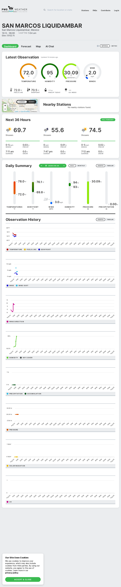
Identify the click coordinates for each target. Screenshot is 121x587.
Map (34, 46)
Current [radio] (21, 102)
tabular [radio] (110, 166)
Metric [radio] (114, 46)
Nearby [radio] (31, 102)
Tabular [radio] (110, 219)
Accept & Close (23, 580)
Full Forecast (108, 120)
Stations (85, 10)
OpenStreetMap (25, 112)
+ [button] (5, 105)
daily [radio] (72, 166)
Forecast (23, 46)
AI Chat (44, 46)
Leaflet (16, 112)
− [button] (5, 109)
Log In (116, 10)
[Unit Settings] (98, 46)
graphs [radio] (101, 166)
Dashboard (9, 46)
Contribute (105, 10)
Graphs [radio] (101, 219)
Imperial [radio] (105, 46)
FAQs (95, 10)
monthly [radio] (81, 166)
